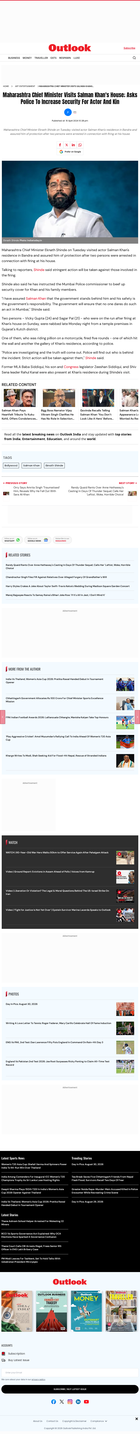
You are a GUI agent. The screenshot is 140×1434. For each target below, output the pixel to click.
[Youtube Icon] (86, 1401)
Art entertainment (25, 86)
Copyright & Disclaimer (74, 1421)
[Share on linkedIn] (73, 145)
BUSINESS (14, 57)
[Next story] (137, 717)
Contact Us (52, 1421)
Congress (71, 367)
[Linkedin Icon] (78, 1401)
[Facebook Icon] (53, 1401)
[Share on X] (67, 145)
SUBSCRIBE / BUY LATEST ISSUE (70, 1389)
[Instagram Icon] (70, 1401)
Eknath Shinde (54, 465)
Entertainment (33, 439)
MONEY (27, 57)
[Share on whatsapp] (80, 145)
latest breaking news (38, 434)
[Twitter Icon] (62, 1401)
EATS (54, 57)
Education (54, 439)
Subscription (16, 1354)
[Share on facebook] (60, 145)
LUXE (77, 57)
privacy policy (38, 1379)
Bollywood (11, 465)
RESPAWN (65, 57)
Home (6, 86)
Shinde (38, 270)
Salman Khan (36, 298)
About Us (37, 1421)
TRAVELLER (41, 57)
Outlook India (70, 434)
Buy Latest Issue (18, 1360)
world (91, 439)
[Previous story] (2, 717)
